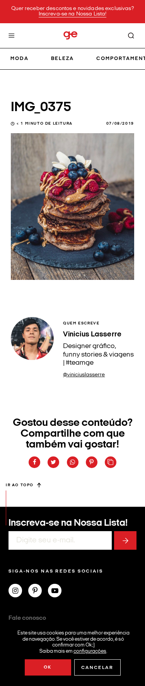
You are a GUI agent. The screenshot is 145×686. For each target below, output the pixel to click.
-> (125, 540)
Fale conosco (27, 618)
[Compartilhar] (34, 462)
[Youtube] (58, 591)
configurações (89, 650)
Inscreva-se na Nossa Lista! (73, 14)
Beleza (62, 58)
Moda (19, 58)
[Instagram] (18, 591)
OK (48, 667)
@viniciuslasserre (84, 375)
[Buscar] (131, 35)
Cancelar (97, 667)
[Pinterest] (38, 591)
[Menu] (12, 36)
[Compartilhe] (110, 462)
